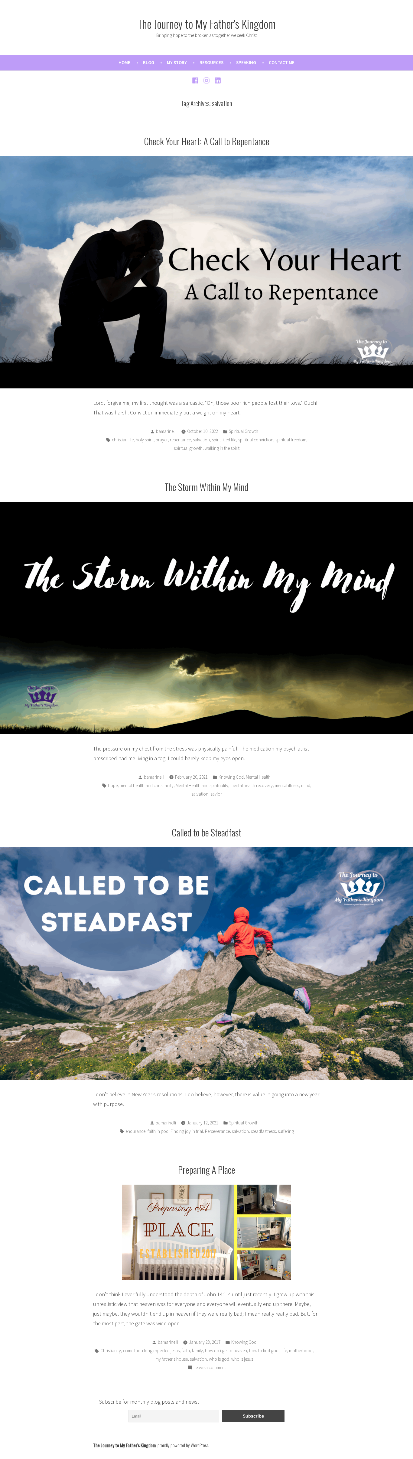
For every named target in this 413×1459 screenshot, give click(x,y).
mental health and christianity (147, 785)
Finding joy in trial (187, 1131)
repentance (180, 440)
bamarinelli (166, 431)
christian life (123, 440)
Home (124, 62)
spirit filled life (224, 440)
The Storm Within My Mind (206, 487)
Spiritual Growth (243, 431)
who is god (219, 1359)
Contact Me (281, 62)
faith (186, 1350)
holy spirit (145, 440)
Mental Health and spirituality (202, 785)
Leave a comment (209, 1368)
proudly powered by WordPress (183, 1445)
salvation (201, 440)
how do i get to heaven (226, 1350)
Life (284, 1350)
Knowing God (231, 777)
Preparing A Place (206, 1169)
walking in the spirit (222, 448)
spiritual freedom (290, 440)
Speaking (246, 62)
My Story (177, 62)
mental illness (287, 785)
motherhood (301, 1350)
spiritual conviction (255, 440)
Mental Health (258, 777)
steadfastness (263, 1131)
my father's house (171, 1359)
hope (113, 785)
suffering (286, 1131)
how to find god (263, 1350)
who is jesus (242, 1359)
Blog (148, 62)
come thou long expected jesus (151, 1350)
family (197, 1350)
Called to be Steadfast (206, 832)
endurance (135, 1131)
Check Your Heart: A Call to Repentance (206, 141)
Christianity (110, 1350)
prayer (162, 440)
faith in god (158, 1131)
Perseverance (217, 1131)
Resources (211, 62)
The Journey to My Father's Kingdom (207, 23)
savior (216, 794)
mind (305, 785)
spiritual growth (188, 448)
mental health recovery (251, 785)
